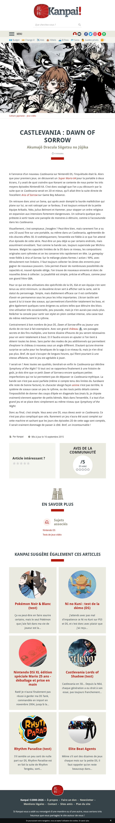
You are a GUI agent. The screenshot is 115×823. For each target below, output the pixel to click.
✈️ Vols (40, 40)
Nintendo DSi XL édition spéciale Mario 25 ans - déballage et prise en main (33, 678)
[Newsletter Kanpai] (79, 34)
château (73, 328)
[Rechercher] (80, 24)
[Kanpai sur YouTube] (99, 34)
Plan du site (83, 804)
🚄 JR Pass (63, 40)
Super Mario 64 (67, 178)
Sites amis (66, 804)
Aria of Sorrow (29, 195)
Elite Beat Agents (82, 749)
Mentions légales (34, 804)
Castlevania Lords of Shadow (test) (82, 674)
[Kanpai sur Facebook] (86, 34)
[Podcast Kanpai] (104, 34)
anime (75, 385)
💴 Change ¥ (28, 40)
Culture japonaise (17, 115)
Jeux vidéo (31, 115)
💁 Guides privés (90, 40)
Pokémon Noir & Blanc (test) (33, 606)
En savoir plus (84, 820)
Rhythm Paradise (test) (32, 749)
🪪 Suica (75, 40)
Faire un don (69, 799)
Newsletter (86, 799)
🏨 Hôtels (51, 40)
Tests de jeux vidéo (52, 534)
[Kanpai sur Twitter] (90, 34)
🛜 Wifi (104, 40)
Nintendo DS (49, 530)
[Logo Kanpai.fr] (57, 11)
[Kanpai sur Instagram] (95, 34)
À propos (52, 799)
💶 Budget (14, 40)
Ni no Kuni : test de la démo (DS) (82, 606)
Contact (52, 804)
